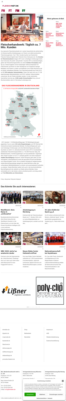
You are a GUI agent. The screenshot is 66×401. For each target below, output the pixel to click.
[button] (63, 381)
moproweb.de (6, 337)
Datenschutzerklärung (42, 398)
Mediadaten (27, 333)
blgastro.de (5, 333)
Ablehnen (42, 394)
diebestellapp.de (7, 355)
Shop (25, 329)
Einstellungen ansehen (56, 394)
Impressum (49, 398)
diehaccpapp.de (7, 348)
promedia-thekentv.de (8, 359)
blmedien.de (5, 329)
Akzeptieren (30, 394)
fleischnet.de (6, 344)
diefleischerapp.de (7, 352)
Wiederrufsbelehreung (52, 337)
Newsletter (27, 337)
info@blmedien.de (10, 389)
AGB (47, 333)
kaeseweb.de (6, 341)
